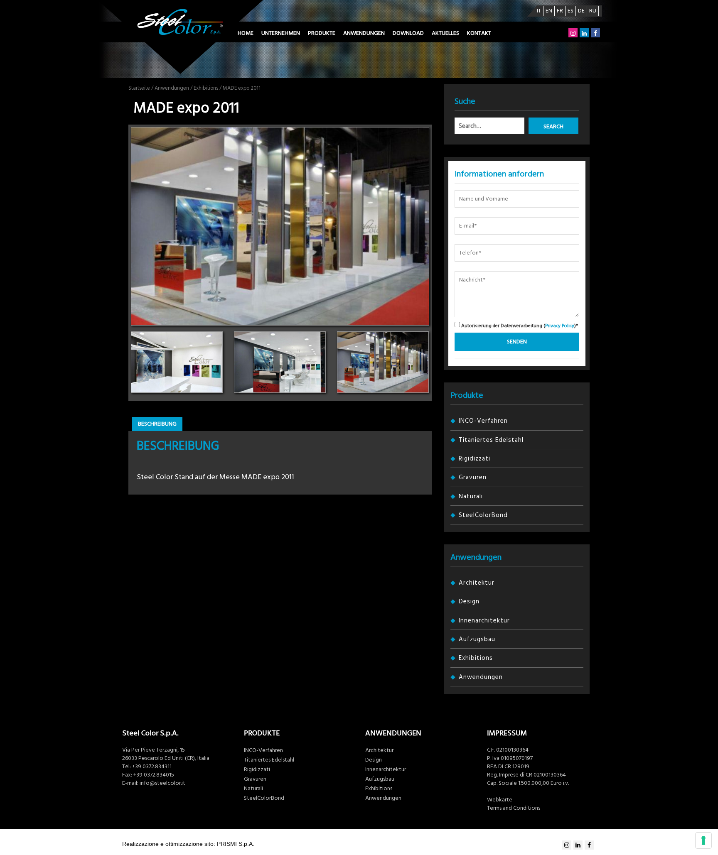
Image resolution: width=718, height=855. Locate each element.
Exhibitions (206, 88)
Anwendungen (364, 33)
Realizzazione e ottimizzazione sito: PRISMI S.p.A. (188, 843)
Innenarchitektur (484, 620)
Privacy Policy (559, 325)
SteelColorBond (483, 515)
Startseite (139, 88)
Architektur (476, 582)
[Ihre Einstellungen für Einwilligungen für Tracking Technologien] (703, 840)
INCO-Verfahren (483, 420)
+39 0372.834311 (152, 766)
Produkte (321, 33)
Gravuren (473, 477)
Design (469, 601)
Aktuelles (445, 33)
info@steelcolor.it (162, 783)
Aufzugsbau (477, 639)
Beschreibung (157, 424)
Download (408, 33)
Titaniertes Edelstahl (491, 440)
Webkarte (499, 800)
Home (245, 33)
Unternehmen (280, 33)
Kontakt (479, 33)
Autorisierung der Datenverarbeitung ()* (519, 325)
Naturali (471, 496)
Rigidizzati (474, 458)
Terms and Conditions (513, 808)
